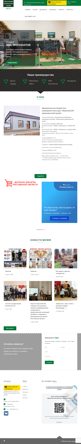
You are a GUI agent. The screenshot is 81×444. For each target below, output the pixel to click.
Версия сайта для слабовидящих (54, 3)
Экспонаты (52, 10)
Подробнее (12, 66)
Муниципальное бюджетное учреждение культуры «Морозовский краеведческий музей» (58, 110)
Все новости (10, 328)
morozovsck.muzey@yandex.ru (11, 401)
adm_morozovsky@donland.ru (54, 147)
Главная (27, 10)
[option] (40, 46)
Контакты (70, 10)
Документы (43, 10)
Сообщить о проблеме (59, 218)
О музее (34, 10)
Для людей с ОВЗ (30, 16)
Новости (61, 10)
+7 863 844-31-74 (71, 3)
